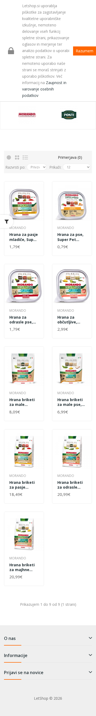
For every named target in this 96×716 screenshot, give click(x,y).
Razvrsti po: (15, 167)
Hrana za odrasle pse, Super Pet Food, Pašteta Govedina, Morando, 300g (23, 320)
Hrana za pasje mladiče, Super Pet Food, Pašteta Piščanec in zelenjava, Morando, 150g (23, 237)
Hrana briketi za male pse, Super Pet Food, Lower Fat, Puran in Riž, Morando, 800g (70, 402)
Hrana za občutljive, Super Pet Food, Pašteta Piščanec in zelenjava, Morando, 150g (71, 320)
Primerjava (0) (70, 157)
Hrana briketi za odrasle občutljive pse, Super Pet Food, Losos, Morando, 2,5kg (71, 485)
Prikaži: (55, 167)
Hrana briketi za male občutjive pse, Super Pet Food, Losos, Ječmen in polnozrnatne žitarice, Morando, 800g (23, 402)
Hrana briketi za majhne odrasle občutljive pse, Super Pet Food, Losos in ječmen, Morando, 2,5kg (23, 567)
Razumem (84, 50)
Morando (17, 228)
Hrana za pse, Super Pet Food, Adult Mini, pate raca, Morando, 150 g (71, 237)
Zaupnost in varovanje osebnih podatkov (44, 89)
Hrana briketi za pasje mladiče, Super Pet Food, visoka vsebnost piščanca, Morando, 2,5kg (23, 485)
